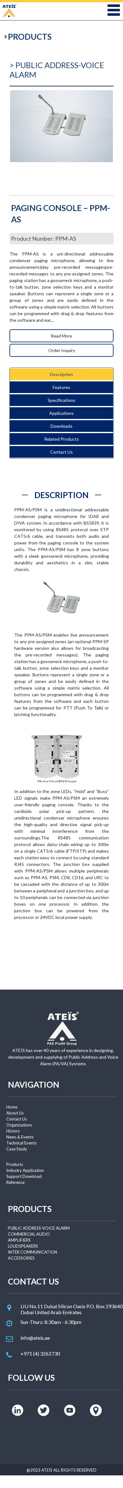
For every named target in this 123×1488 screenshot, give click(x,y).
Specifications (61, 400)
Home (11, 1106)
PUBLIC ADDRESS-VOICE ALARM (39, 1228)
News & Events (19, 1136)
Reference (15, 1182)
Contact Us (61, 452)
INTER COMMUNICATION (32, 1252)
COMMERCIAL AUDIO (29, 1234)
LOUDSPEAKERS (23, 1246)
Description (61, 374)
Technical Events (21, 1142)
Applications (61, 413)
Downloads (61, 426)
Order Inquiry (61, 350)
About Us (15, 1112)
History (13, 1130)
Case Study (16, 1148)
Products (14, 1164)
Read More (61, 335)
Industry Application (25, 1170)
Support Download (24, 1176)
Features (61, 387)
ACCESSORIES (21, 1258)
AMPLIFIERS (19, 1240)
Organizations (19, 1124)
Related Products (61, 439)
